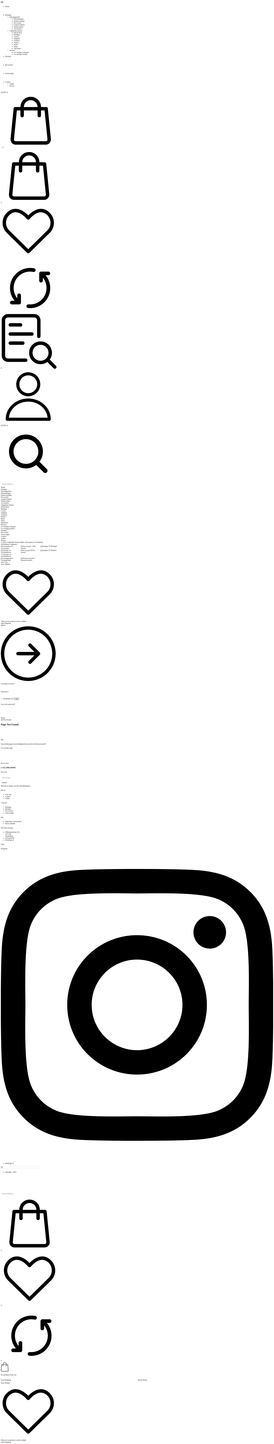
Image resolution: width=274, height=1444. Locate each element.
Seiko (16, 46)
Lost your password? (8, 704)
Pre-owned (17, 23)
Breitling (17, 35)
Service (11, 86)
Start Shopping (6, 623)
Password (5, 692)
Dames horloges (19, 21)
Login (16, 699)
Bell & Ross (18, 33)
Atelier (11, 84)
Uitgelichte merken (15, 31)
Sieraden (8, 56)
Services (12, 50)
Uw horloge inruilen (20, 54)
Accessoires (18, 29)
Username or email (8, 684)
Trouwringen (9, 73)
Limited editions (19, 25)
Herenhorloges (19, 19)
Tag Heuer (17, 48)
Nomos (16, 42)
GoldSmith (10, 542)
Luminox (17, 40)
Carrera (16, 37)
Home (7, 6)
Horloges (8, 15)
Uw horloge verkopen (21, 52)
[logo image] (4, 92)
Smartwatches (18, 27)
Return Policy (142, 1380)
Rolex (16, 44)
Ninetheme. (39, 542)
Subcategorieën (14, 17)
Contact (7, 82)
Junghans (17, 39)
